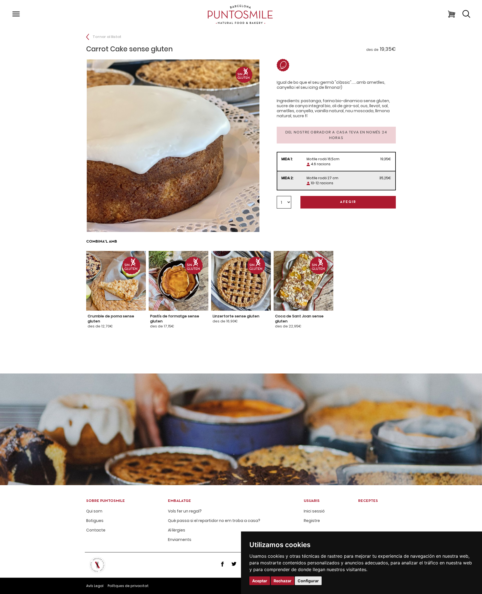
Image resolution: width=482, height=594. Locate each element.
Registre (312, 520)
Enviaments (179, 539)
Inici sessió (314, 511)
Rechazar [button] (282, 580)
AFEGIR (348, 202)
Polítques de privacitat (128, 585)
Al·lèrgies (176, 530)
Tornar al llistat (106, 36)
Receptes (368, 501)
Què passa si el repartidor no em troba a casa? (214, 520)
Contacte (95, 530)
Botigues (94, 520)
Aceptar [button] (259, 580)
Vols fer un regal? (185, 511)
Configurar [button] (308, 580)
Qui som (94, 511)
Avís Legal (94, 585)
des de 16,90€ (236, 318)
